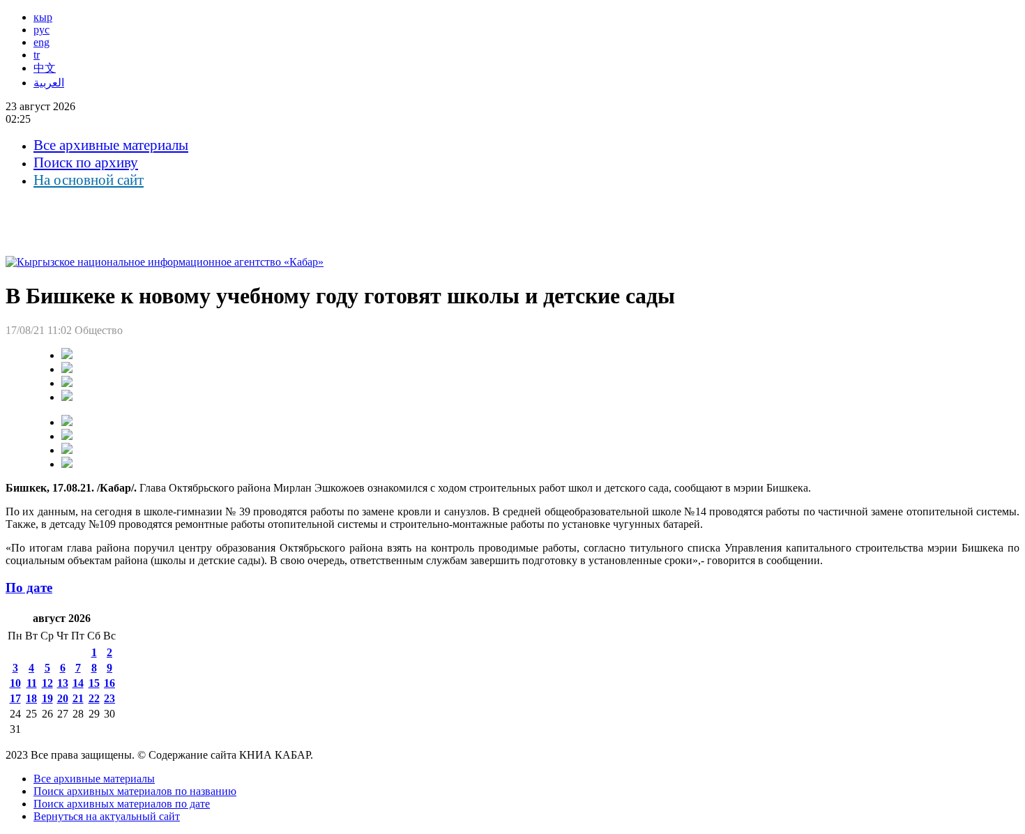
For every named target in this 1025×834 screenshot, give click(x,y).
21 (78, 698)
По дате (29, 587)
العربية (48, 83)
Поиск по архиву (85, 162)
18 (31, 698)
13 (62, 683)
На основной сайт (88, 180)
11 (31, 683)
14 (78, 683)
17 (15, 698)
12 (47, 683)
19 (47, 698)
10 (15, 683)
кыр (42, 17)
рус (41, 30)
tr (36, 55)
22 (94, 698)
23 (109, 698)
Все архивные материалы (110, 145)
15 (94, 683)
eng (41, 42)
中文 (44, 68)
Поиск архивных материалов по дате (121, 804)
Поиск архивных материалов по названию (134, 791)
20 (62, 698)
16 (109, 683)
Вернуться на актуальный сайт (106, 816)
